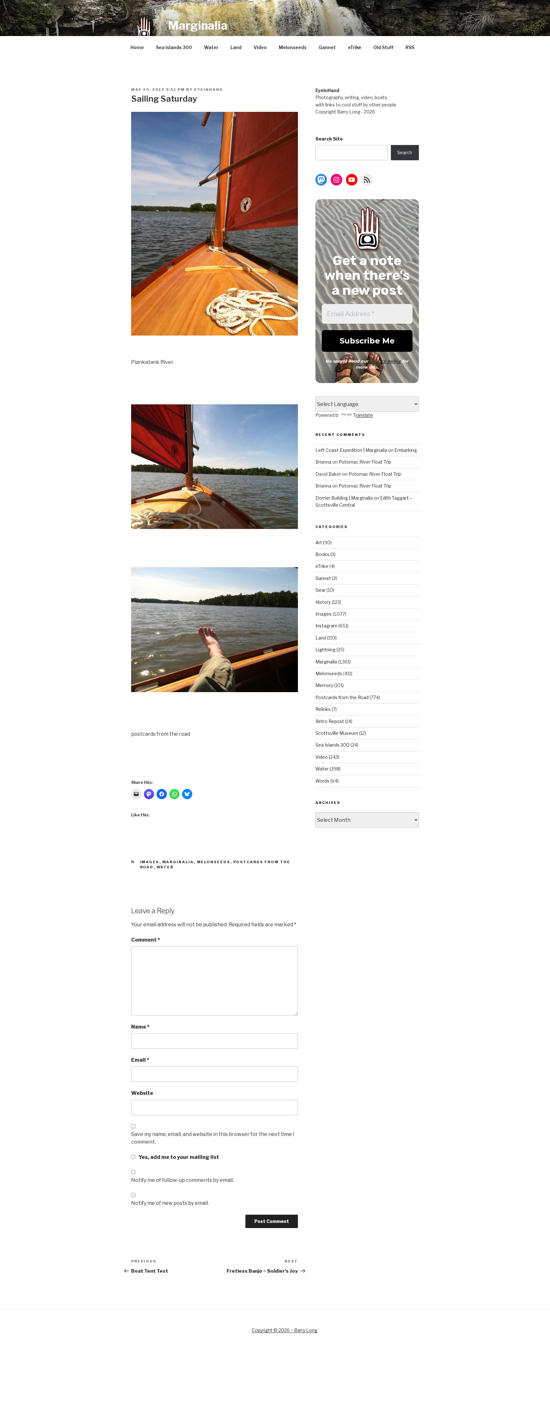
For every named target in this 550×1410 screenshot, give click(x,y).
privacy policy (385, 361)
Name (140, 1027)
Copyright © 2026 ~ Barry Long (284, 1330)
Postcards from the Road (342, 697)
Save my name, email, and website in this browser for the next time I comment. (212, 1138)
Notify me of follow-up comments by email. (182, 1180)
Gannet (327, 47)
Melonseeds (293, 47)
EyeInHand (208, 89)
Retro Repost (329, 721)
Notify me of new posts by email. (170, 1203)
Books (322, 554)
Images (149, 862)
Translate (363, 415)
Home (137, 47)
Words (322, 781)
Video (260, 47)
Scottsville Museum (336, 733)
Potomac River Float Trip (365, 462)
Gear (320, 590)
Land (236, 47)
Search (404, 152)
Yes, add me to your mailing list (178, 1157)
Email (140, 1060)
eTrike (354, 47)
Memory (324, 685)
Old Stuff (383, 47)
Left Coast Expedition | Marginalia (351, 450)
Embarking (405, 450)
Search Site (329, 138)
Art (318, 542)
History (323, 602)
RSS (409, 47)
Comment (145, 940)
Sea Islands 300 (174, 47)
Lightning (325, 649)
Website (142, 1093)
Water (211, 47)
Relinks (323, 709)
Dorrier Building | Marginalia (344, 498)
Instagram (326, 625)
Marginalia (198, 25)
